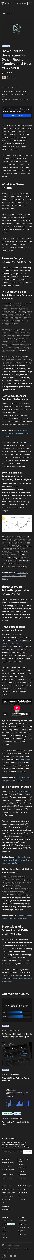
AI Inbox (4, 1202)
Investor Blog (22, 1224)
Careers (8, 1224)
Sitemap (4, 1248)
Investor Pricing (7, 1209)
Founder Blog (22, 1220)
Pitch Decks (22, 1168)
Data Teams (21, 1189)
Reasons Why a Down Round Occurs (14, 91)
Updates (20, 1164)
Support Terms (6, 1251)
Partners (4, 1227)
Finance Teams (22, 1192)
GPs (19, 1196)
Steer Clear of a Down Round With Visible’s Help (16, 100)
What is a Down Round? (9, 88)
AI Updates (5, 1206)
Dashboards (22, 1178)
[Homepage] (7, 3)
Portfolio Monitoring (8, 1192)
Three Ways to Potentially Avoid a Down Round (15, 95)
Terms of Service (26, 1248)
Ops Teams (21, 1199)
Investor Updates (7, 1166)
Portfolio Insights (7, 1196)
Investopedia (25, 791)
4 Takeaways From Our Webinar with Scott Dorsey (15, 576)
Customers (5, 1231)
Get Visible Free (21, 3)
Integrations (22, 1234)
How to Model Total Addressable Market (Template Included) (17, 433)
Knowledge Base (23, 1227)
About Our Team (7, 1220)
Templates (21, 1231)
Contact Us (5, 1237)
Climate (4, 1234)
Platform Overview (8, 1162)
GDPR (9, 1248)
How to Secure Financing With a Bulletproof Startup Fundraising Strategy (17, 860)
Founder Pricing (7, 1178)
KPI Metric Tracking (8, 1174)
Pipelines (21, 1171)
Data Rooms (22, 1174)
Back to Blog (7, 13)
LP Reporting (6, 1199)
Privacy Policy (16, 1248)
